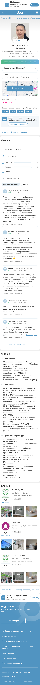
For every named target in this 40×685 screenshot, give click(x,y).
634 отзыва (5, 568)
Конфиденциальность (10, 636)
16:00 (13, 112)
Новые (25, 184)
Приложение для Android (12, 663)
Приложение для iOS (10, 658)
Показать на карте (22, 88)
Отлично (8, 163)
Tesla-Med (16, 523)
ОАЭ (13, 676)
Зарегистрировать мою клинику (18, 631)
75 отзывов (21, 41)
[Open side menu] (3, 12)
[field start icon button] (4, 178)
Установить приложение (18, 124)
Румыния (5, 676)
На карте (17, 499)
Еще (27, 112)
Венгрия (26, 672)
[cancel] (2, 5)
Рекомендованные (10, 184)
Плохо (7, 172)
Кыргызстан (16, 672)
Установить (34, 5)
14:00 (5, 112)
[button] (20, 32)
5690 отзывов (5, 535)
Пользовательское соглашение (14, 641)
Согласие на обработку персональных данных (17, 647)
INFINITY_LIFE (17, 490)
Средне (8, 167)
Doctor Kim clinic (18, 556)
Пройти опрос (13, 621)
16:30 (20, 112)
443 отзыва (5, 502)
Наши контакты (8, 653)
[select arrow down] (35, 68)
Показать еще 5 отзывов (18, 345)
